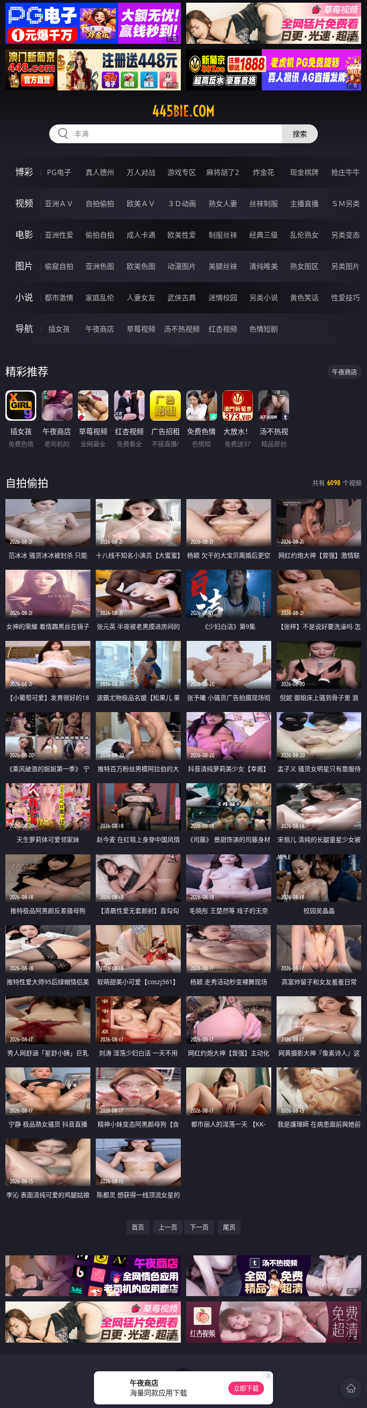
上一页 (167, 1227)
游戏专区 (181, 172)
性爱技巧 (345, 298)
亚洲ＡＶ (59, 204)
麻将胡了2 (222, 172)
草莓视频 (141, 329)
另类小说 (263, 298)
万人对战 (141, 172)
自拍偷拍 (99, 204)
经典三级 (263, 235)
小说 (24, 297)
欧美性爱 (181, 235)
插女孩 (59, 329)
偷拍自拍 (99, 235)
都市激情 (59, 298)
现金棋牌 (304, 172)
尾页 (229, 1227)
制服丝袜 (223, 235)
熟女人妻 (223, 204)
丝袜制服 (263, 204)
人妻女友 (141, 298)
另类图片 (345, 266)
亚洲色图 (99, 266)
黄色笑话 (304, 298)
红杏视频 (223, 329)
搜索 (300, 134)
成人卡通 (141, 235)
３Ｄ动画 (181, 204)
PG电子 (59, 172)
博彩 (24, 172)
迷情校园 (223, 298)
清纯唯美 (263, 266)
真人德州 (99, 172)
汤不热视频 (182, 329)
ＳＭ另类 (345, 204)
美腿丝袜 (223, 266)
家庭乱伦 (99, 298)
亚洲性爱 (59, 235)
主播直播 (304, 204)
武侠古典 (181, 298)
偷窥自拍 (59, 266)
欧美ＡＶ (141, 204)
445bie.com (183, 111)
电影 (24, 235)
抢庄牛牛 (345, 172)
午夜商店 (99, 329)
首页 (138, 1227)
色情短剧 (263, 329)
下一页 (199, 1227)
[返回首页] (351, 1388)
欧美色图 (141, 266)
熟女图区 (304, 266)
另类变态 (345, 235)
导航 (24, 329)
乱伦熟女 (304, 235)
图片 (24, 266)
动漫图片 (181, 266)
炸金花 (263, 172)
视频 (24, 203)
